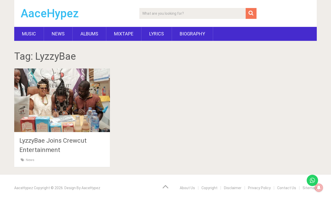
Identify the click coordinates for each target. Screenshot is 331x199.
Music (29, 33)
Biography (192, 33)
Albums (89, 33)
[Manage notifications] (319, 187)
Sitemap (310, 188)
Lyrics (156, 33)
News (58, 33)
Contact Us (286, 188)
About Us (187, 188)
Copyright (209, 188)
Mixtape (123, 33)
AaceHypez (50, 13)
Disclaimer (233, 188)
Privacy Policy (259, 188)
